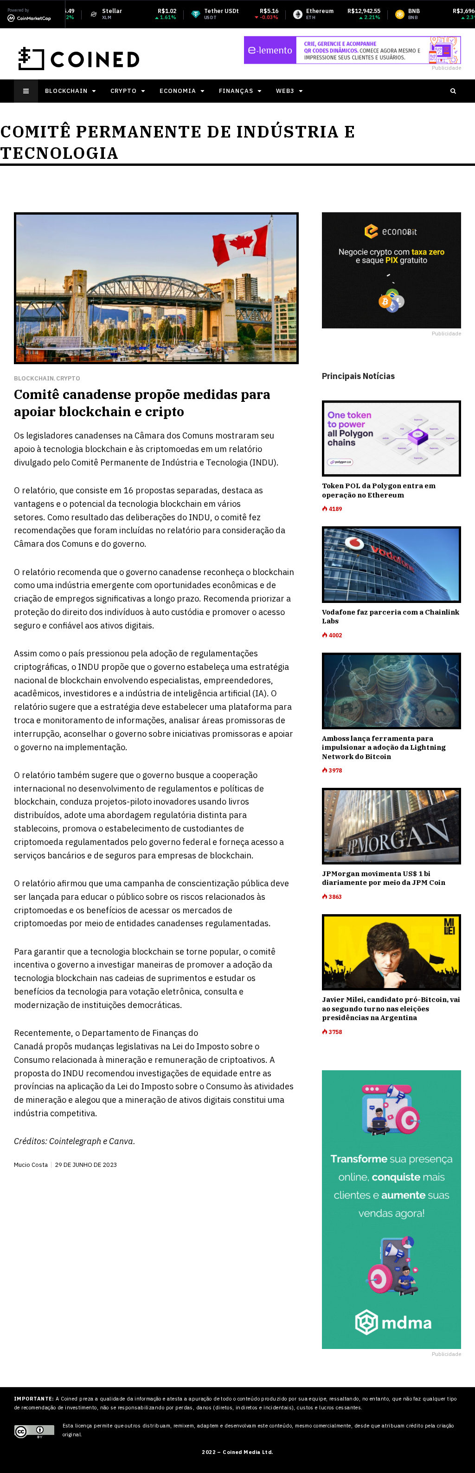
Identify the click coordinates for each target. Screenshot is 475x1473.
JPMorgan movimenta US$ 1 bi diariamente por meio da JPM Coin (383, 878)
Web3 (285, 91)
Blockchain (66, 91)
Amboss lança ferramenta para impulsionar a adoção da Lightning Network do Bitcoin (384, 747)
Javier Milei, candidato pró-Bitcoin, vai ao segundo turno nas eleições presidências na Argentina (391, 1008)
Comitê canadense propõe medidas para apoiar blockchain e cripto (142, 402)
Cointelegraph (75, 1141)
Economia (178, 91)
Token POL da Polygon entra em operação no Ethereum (379, 490)
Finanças (236, 91)
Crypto (123, 91)
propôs (58, 1046)
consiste (92, 490)
